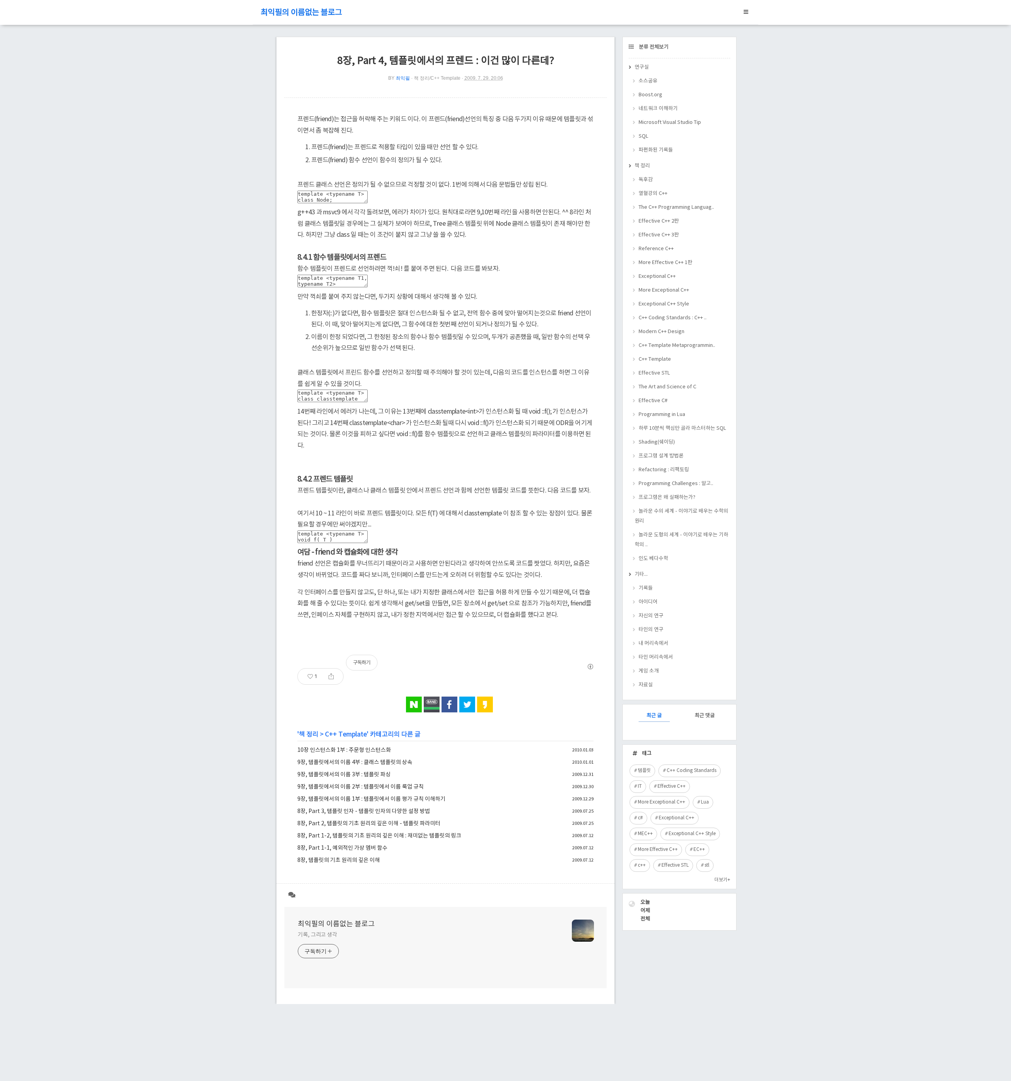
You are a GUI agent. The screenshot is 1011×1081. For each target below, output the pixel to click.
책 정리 (308, 734)
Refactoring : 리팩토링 (664, 470)
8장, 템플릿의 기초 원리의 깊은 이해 (338, 860)
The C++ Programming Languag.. (676, 207)
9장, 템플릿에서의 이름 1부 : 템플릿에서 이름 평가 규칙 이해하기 (371, 799)
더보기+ (722, 879)
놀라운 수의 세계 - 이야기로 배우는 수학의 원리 (681, 516)
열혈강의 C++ (653, 194)
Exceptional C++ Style (664, 304)
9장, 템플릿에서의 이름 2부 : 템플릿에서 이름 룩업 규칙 (360, 787)
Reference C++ (656, 249)
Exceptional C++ (657, 276)
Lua (705, 802)
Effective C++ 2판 (659, 221)
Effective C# (653, 401)
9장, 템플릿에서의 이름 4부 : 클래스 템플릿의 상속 (354, 762)
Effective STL (654, 373)
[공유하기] (331, 676)
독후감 (646, 180)
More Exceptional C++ (664, 290)
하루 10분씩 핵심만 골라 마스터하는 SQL (682, 428)
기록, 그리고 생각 (317, 935)
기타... (641, 574)
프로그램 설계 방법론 (661, 456)
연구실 (642, 67)
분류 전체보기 (653, 47)
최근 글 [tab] (654, 716)
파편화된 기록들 (656, 150)
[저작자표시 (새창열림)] (590, 666)
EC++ (699, 849)
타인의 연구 (651, 630)
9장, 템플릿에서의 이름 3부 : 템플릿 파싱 (344, 775)
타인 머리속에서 (656, 657)
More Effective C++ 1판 (665, 263)
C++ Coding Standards (691, 770)
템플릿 (644, 770)
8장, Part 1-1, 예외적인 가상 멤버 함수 (342, 848)
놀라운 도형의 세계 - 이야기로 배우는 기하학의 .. (681, 540)
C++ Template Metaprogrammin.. (677, 345)
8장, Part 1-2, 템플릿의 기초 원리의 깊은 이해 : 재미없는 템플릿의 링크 (379, 836)
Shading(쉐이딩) (657, 442)
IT (640, 786)
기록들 (646, 588)
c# (640, 818)
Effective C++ (672, 786)
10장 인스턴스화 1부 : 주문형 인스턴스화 (344, 750)
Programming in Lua (662, 415)
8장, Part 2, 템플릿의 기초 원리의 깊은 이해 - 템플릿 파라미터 (368, 824)
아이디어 (648, 602)
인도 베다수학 (653, 559)
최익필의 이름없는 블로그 (301, 12)
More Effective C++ (658, 849)
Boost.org (650, 95)
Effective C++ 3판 (659, 235)
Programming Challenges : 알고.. (676, 484)
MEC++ (645, 833)
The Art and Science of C (667, 387)
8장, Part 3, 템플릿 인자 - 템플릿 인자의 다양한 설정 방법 (363, 811)
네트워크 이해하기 (658, 109)
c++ (642, 865)
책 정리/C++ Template (437, 78)
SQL (643, 136)
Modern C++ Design (661, 332)
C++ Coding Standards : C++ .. (673, 318)
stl (707, 865)
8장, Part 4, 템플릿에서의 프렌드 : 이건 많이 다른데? (445, 61)
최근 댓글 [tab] (705, 716)
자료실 (646, 685)
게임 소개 (649, 671)
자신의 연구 (651, 616)
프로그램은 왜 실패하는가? (667, 497)
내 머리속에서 (653, 643)
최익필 (403, 78)
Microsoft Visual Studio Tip (670, 123)
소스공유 (648, 81)
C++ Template (346, 734)
